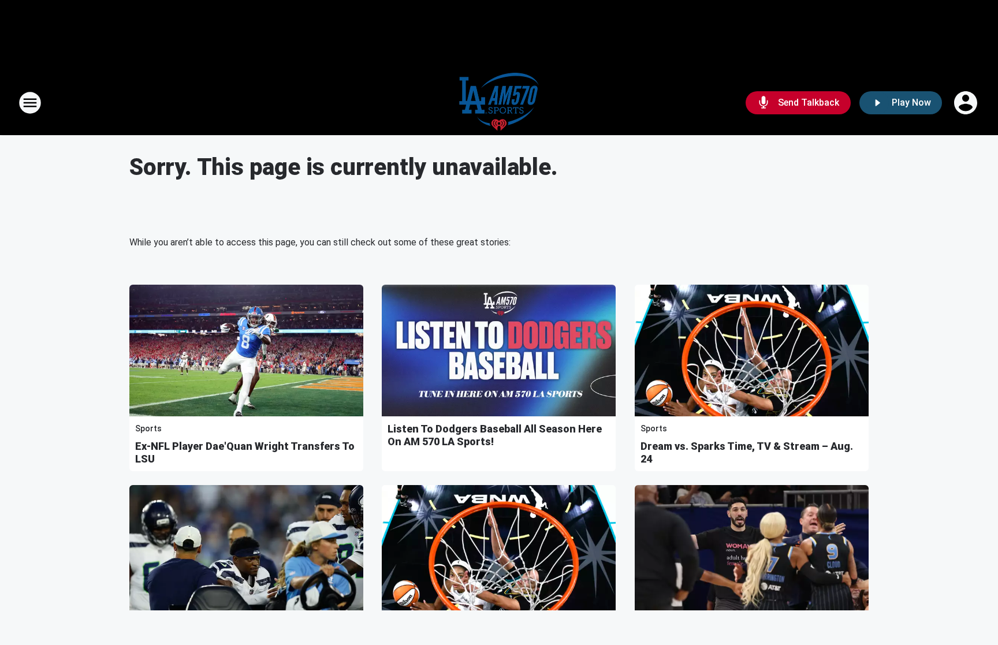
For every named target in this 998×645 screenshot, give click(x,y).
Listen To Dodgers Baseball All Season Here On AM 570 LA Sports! (495, 435)
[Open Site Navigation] (30, 102)
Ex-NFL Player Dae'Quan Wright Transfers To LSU (245, 452)
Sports (148, 428)
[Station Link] (499, 103)
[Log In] (967, 102)
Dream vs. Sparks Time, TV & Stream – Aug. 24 (746, 452)
